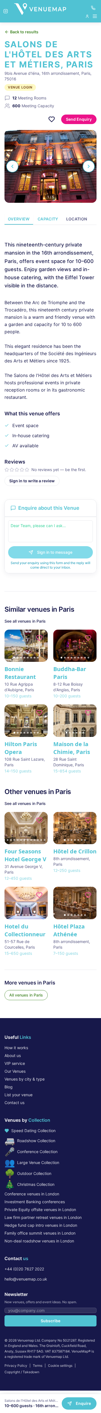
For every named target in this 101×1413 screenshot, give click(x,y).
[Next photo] (88, 166)
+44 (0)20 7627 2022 (24, 1269)
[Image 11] (38, 840)
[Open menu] (91, 16)
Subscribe (50, 1320)
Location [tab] (76, 219)
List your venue (18, 1094)
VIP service (14, 1063)
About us (12, 1055)
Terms (37, 1365)
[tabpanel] (50, 359)
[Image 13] (44, 840)
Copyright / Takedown (21, 1372)
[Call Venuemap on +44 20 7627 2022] (93, 7)
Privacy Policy (15, 1365)
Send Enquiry (79, 119)
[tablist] (50, 219)
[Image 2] (18, 657)
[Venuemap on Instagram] (5, 11)
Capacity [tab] (48, 219)
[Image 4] (24, 657)
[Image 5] (28, 657)
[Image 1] (14, 657)
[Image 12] (41, 840)
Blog (8, 1086)
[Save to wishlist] (52, 119)
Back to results (24, 31)
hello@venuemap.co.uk (25, 1279)
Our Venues (15, 1071)
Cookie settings (60, 1365)
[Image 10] (34, 840)
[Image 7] (34, 657)
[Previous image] (11, 645)
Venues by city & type (24, 1079)
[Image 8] (38, 657)
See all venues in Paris (25, 621)
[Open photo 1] (50, 166)
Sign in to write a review (32, 480)
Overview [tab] (19, 219)
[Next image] (40, 645)
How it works (16, 1047)
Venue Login (20, 87)
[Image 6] (31, 657)
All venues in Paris (26, 995)
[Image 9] (88, 657)
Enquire (83, 1403)
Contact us (14, 1102)
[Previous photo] (12, 166)
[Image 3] (21, 657)
